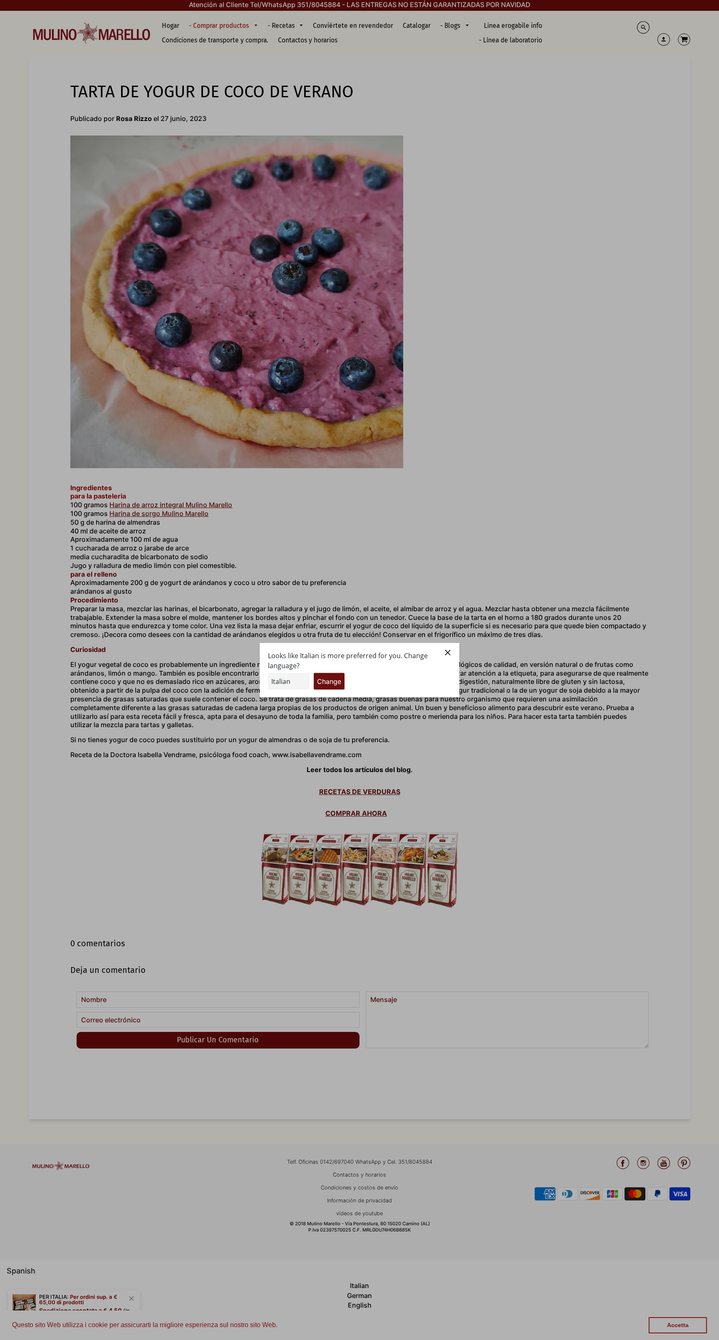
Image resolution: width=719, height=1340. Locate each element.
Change (329, 681)
